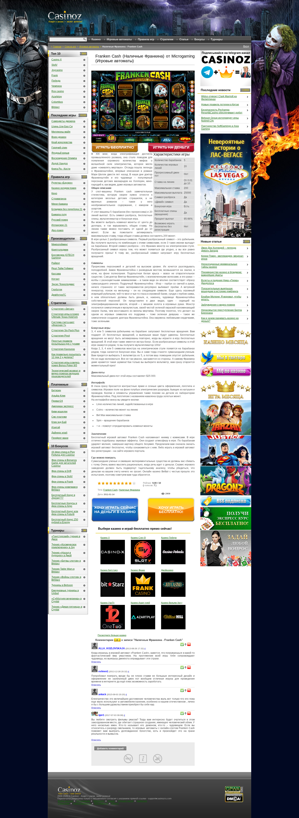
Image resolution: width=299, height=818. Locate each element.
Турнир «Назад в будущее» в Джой (61, 554)
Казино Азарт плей (140, 602)
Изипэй (55, 427)
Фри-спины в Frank (62, 481)
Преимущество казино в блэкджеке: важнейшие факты (221, 274)
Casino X (56, 59)
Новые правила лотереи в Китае (220, 104)
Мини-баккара (59, 204)
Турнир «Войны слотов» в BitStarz (66, 578)
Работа (115, 803)
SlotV (54, 64)
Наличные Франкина (129, 490)
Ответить (96, 662)
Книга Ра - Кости (60, 168)
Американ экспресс (62, 406)
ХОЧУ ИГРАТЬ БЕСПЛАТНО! (171, 509)
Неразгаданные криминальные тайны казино (219, 265)
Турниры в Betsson (62, 585)
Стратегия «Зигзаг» (62, 308)
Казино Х (105, 537)
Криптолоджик (59, 249)
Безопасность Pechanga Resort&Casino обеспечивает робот (221, 111)
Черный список (125, 801)
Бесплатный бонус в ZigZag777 (63, 496)
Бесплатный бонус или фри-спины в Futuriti (64, 513)
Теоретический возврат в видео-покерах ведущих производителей (65, 373)
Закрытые (142, 801)
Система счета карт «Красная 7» (62, 324)
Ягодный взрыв (60, 152)
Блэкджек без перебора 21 (66, 209)
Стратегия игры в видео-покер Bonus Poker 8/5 (65, 364)
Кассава (56, 273)
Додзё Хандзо (59, 163)
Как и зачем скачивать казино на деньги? (220, 319)
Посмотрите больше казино (112, 635)
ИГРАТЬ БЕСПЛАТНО (115, 147)
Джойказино (167, 570)
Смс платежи (59, 416)
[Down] (189, 644)
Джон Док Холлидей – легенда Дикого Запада (218, 249)
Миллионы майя (60, 131)
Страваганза (58, 198)
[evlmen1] (94, 671)
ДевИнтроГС (58, 294)
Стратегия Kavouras (63, 349)
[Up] (182, 644)
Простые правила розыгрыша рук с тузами (65, 342)
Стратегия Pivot (60, 335)
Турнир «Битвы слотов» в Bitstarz (66, 562)
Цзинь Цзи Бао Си (62, 126)
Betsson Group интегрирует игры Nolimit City (220, 119)
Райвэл (55, 263)
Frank (54, 75)
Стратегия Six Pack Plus (65, 330)
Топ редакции (83, 801)
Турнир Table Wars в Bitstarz (62, 570)
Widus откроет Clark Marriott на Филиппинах (219, 98)
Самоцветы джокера (63, 121)
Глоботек (56, 289)
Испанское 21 (59, 225)
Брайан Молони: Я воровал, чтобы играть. (221, 298)
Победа (55, 80)
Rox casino (57, 91)
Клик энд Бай (59, 422)
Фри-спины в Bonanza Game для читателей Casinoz (64, 463)
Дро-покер (57, 230)
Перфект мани (59, 438)
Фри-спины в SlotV (62, 476)
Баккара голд (59, 214)
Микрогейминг (59, 244)
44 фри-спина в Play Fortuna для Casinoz (63, 453)
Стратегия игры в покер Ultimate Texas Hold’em (65, 315)
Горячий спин (59, 147)
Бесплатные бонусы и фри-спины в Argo (64, 505)
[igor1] (94, 715)
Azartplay (56, 96)
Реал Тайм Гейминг (62, 268)
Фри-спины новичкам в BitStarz (64, 488)
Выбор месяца (65, 801)
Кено (54, 193)
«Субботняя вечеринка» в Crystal (66, 600)
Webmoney (98, 801)
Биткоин (56, 390)
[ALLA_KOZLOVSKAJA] (94, 648)
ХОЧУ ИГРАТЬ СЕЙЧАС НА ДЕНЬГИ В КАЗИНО (115, 509)
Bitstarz (55, 107)
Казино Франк (138, 570)
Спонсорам (64, 803)
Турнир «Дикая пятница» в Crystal (66, 608)
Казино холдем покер (63, 188)
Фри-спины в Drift (61, 471)
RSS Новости (101, 803)
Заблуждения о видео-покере (218, 304)
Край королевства (61, 142)
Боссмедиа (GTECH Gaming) (62, 256)
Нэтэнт (55, 279)
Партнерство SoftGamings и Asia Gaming (220, 127)
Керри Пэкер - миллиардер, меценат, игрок (222, 257)
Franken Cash (110, 490)
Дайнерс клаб (59, 432)
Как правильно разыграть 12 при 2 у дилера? (66, 356)
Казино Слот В (138, 537)
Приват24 (57, 401)
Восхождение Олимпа (64, 158)
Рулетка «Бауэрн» (62, 182)
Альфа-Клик (58, 395)
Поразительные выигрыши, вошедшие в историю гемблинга (219, 290)
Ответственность (82, 803)
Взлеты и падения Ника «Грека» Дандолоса (220, 282)
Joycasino (57, 70)
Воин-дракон (58, 137)
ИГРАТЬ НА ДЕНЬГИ (171, 147)
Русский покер (59, 219)
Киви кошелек (59, 411)
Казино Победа (169, 537)
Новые (111, 801)
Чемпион (56, 86)
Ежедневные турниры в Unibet (65, 592)
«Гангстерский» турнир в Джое (65, 538)
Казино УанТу (107, 602)
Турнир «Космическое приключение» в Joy (63, 546)
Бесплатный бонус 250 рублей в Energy (64, 521)
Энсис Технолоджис (62, 284)
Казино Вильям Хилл (171, 602)
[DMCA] (234, 801)
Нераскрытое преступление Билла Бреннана (221, 311)
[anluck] (94, 694)
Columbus (57, 101)
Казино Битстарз (109, 570)
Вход (246, 46)
